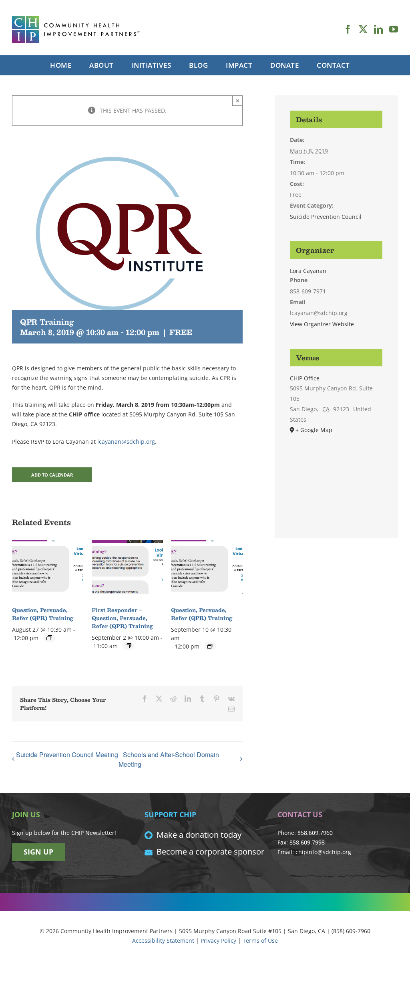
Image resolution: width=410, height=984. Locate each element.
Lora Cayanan (308, 271)
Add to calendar (52, 475)
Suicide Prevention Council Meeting (67, 754)
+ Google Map (313, 430)
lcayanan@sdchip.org (126, 441)
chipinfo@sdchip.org (323, 852)
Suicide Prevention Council (326, 216)
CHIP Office (305, 378)
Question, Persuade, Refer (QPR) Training (42, 614)
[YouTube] (393, 29)
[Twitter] (363, 29)
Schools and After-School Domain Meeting (169, 759)
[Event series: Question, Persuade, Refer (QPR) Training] (49, 637)
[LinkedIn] (378, 29)
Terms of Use (260, 940)
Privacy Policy (218, 940)
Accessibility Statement (163, 940)
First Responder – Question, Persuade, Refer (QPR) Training (122, 618)
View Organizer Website (322, 324)
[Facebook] (348, 29)
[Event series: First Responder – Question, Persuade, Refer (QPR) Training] (128, 645)
